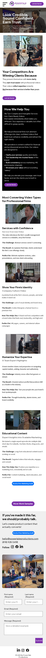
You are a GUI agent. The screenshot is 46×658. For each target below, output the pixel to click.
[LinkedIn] (21, 547)
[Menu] (5, 4)
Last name (29, 595)
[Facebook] (17, 547)
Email (11, 609)
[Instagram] (12, 547)
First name (8, 595)
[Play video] (23, 214)
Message (12, 621)
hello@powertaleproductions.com (20, 538)
